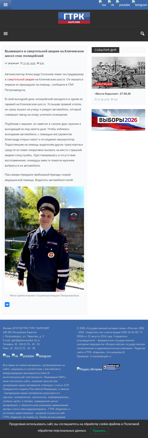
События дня (104, 84)
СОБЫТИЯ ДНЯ (105, 50)
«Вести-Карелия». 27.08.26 (113, 93)
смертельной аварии (20, 79)
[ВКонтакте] (7, 304)
